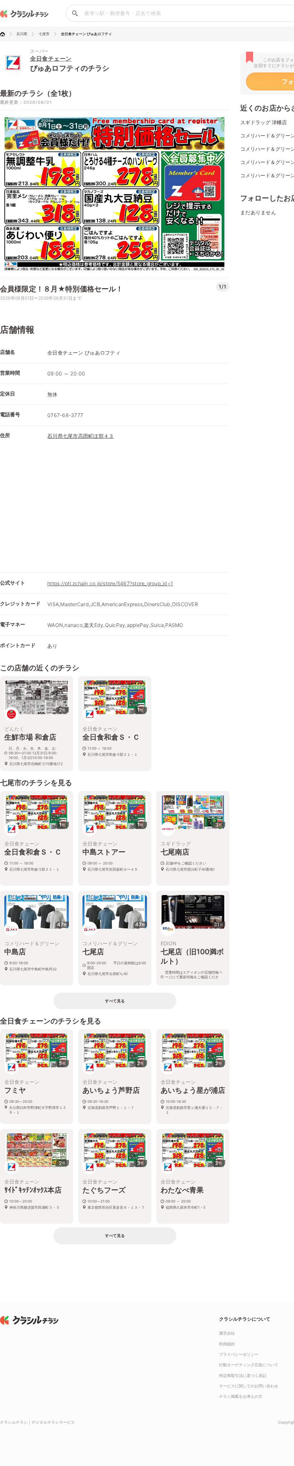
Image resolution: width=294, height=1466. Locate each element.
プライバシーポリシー (239, 1354)
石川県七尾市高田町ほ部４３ (80, 436)
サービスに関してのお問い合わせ (248, 1385)
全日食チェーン (51, 58)
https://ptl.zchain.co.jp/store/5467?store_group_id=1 (110, 583)
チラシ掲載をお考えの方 (240, 1396)
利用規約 (227, 1343)
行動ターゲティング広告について (248, 1364)
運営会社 (227, 1333)
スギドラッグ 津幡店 (263, 122)
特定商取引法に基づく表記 (242, 1375)
